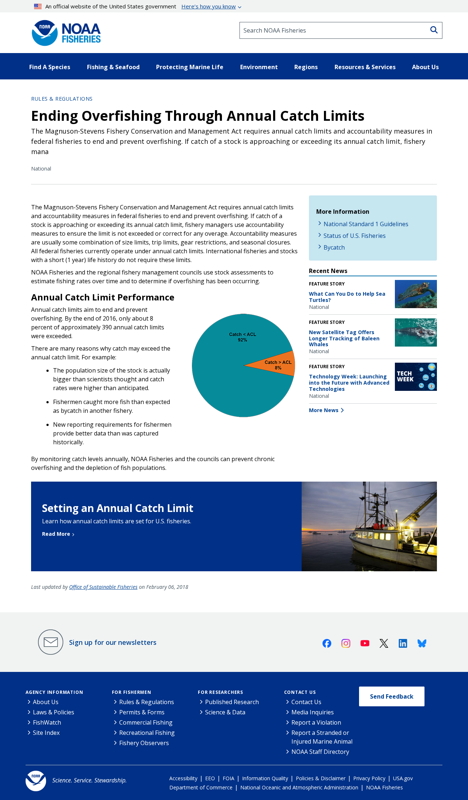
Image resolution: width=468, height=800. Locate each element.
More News (324, 410)
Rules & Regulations (62, 98)
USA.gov (403, 778)
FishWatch (47, 722)
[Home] (64, 30)
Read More (56, 533)
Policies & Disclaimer (321, 778)
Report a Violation (316, 722)
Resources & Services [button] (365, 67)
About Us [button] (425, 67)
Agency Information (54, 692)
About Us (45, 702)
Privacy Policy (369, 778)
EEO (210, 778)
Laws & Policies (53, 712)
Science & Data (225, 712)
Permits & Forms (142, 712)
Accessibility (183, 778)
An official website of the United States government (140, 6)
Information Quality (265, 778)
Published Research (232, 702)
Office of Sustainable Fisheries (103, 586)
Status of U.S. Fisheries (355, 236)
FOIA (228, 778)
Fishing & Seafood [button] (113, 67)
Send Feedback (392, 696)
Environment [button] (259, 67)
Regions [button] (306, 67)
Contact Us (300, 692)
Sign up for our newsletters (112, 642)
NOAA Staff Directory (320, 752)
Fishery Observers (144, 743)
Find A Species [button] (49, 67)
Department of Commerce (201, 787)
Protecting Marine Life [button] (189, 67)
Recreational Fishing (147, 733)
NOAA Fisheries (384, 787)
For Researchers (220, 692)
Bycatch (334, 247)
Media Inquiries (312, 712)
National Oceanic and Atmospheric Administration (299, 787)
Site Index (46, 733)
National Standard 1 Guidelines (366, 224)
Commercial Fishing (146, 722)
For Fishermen (131, 692)
